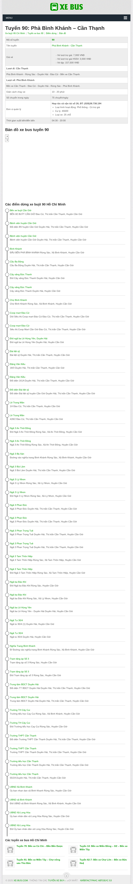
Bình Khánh (16, 248)
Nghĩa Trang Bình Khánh (22, 646)
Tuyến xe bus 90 (35, 33)
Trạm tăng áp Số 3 (19, 658)
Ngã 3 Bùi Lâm (17, 466)
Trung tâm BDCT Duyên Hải (24, 684)
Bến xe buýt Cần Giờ (20, 210)
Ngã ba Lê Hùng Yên (20, 607)
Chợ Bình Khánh (18, 300)
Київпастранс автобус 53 (96, 880)
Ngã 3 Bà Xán (17, 453)
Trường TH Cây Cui (20, 710)
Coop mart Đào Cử (19, 313)
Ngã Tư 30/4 (16, 620)
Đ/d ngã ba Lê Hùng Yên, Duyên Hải (28, 338)
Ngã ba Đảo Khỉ (18, 582)
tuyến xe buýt (57, 880)
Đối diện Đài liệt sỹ (19, 389)
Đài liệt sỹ (15, 351)
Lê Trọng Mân (17, 402)
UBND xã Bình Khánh (21, 799)
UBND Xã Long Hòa (20, 812)
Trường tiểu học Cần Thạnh (24, 761)
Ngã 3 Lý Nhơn (17, 479)
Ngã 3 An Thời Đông (20, 428)
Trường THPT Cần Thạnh (23, 735)
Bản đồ (62, 33)
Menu (9, 18)
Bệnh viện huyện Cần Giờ (23, 223)
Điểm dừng (51, 33)
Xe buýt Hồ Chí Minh (15, 33)
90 (53, 39)
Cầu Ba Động (17, 261)
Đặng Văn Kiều (17, 364)
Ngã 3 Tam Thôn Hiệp (21, 556)
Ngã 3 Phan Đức (18, 505)
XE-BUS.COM (21, 880)
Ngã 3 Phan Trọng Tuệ (21, 530)
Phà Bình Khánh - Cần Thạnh (67, 45)
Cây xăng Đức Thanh (21, 274)
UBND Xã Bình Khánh (21, 787)
